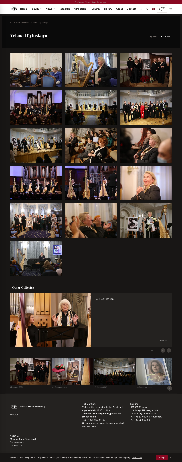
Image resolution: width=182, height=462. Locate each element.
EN (153, 9)
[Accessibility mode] (170, 9)
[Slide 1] (152, 350)
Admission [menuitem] (80, 8)
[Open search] (141, 9)
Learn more (137, 457)
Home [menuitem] (23, 8)
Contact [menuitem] (131, 8)
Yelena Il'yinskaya (40, 22)
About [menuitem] (119, 8)
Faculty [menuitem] (35, 8)
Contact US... (16, 445)
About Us (14, 435)
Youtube (14, 414)
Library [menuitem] (108, 8)
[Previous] (163, 350)
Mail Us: (134, 404)
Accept (162, 457)
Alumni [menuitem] (96, 8)
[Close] (170, 457)
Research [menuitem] (64, 8)
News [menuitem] (49, 8)
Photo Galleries (22, 22)
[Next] (169, 350)
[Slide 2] (157, 350)
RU (147, 9)
